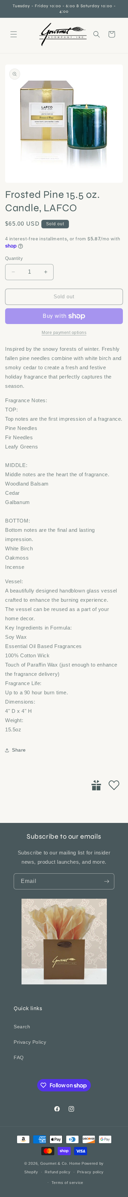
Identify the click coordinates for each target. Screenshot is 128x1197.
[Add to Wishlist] (114, 785)
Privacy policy (90, 1172)
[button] (13, 34)
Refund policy (57, 1172)
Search (22, 1026)
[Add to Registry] (96, 785)
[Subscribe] (106, 881)
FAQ (19, 1057)
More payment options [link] (64, 332)
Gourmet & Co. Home (60, 1163)
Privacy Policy (30, 1042)
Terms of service (67, 1183)
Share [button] (19, 750)
